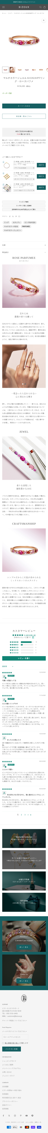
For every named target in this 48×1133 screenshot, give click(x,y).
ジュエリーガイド (8, 1076)
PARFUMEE (26, 226)
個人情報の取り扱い (12, 1043)
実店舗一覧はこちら (24, 116)
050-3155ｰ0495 (12, 1013)
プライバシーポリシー (10, 1101)
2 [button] (25, 384)
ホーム (4, 13)
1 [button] (23, 384)
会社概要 (5, 1086)
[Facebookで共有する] (10, 216)
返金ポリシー (7, 1105)
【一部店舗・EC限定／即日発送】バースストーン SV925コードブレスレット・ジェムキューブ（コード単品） (23, 163)
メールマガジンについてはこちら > (14, 1031)
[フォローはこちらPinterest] (21, 1116)
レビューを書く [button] (24, 658)
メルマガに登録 (11, 1049)
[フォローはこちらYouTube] (26, 1116)
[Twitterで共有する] (13, 216)
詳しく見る (24, 947)
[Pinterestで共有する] (16, 216)
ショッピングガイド (9, 1061)
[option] (24, 366)
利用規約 (5, 1094)
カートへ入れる (24, 106)
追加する (41, 165)
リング (10, 13)
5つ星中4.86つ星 (30, 635)
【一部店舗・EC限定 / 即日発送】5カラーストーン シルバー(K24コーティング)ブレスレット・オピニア (23, 185)
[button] (14, 642)
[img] (7, 672)
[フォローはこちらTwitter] (9, 1116)
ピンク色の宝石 (30, 222)
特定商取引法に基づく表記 (11, 1098)
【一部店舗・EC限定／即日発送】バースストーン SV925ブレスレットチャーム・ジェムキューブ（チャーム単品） (23, 174)
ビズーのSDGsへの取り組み (12, 1090)
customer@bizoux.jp (14, 1016)
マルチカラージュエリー (12, 230)
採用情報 (5, 1109)
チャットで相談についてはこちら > (14, 1020)
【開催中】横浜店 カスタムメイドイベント (24, 2)
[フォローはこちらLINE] (32, 1116)
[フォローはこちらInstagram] (15, 1116)
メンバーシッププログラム (11, 1068)
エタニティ (17, 222)
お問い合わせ (7, 1072)
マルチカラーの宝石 (11, 226)
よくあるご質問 (7, 1065)
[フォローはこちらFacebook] (3, 1116)
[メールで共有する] (19, 216)
